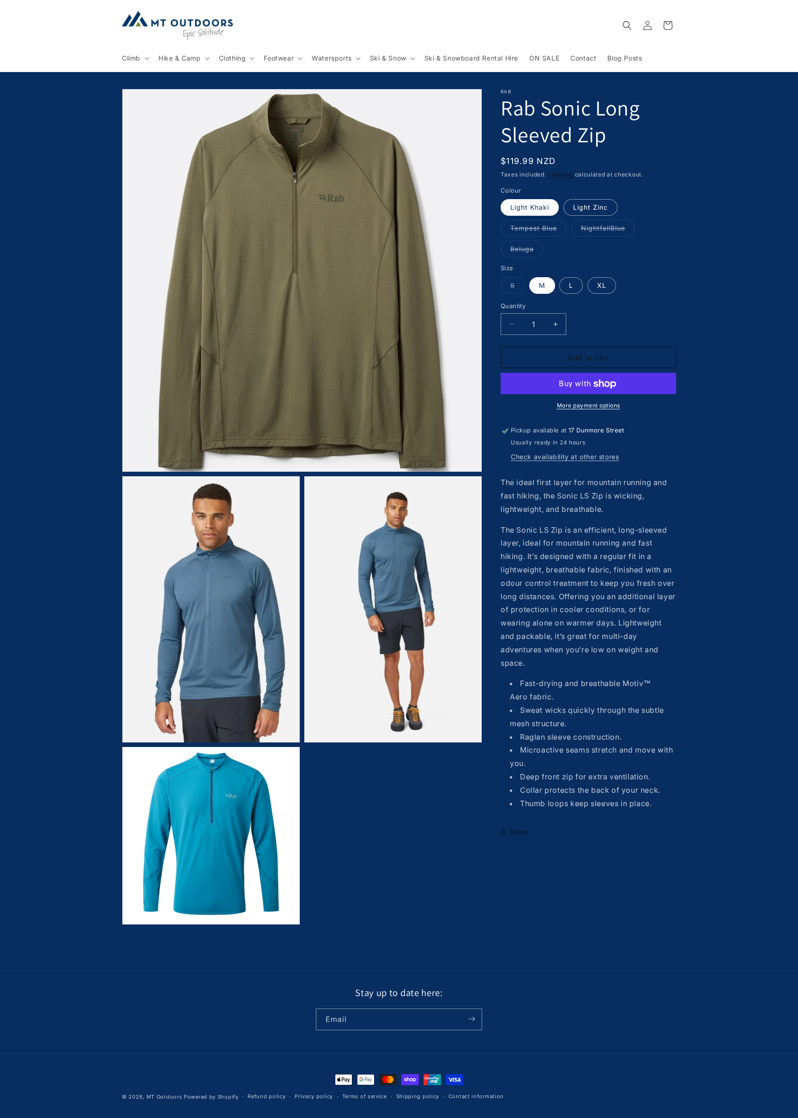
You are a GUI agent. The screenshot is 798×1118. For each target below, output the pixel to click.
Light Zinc (590, 208)
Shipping (560, 174)
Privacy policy (314, 1096)
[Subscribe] (471, 1019)
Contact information (476, 1096)
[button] (134, 58)
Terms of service (364, 1096)
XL (601, 285)
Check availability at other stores (565, 457)
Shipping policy (418, 1096)
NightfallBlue (608, 230)
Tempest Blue (538, 230)
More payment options (588, 405)
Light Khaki (529, 208)
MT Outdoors (164, 1097)
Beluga (527, 251)
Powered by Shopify (211, 1097)
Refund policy (266, 1096)
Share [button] (519, 832)
